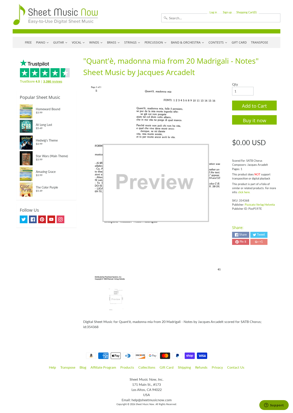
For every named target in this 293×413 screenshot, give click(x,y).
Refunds (201, 367)
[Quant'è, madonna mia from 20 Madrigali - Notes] (115, 299)
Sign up (227, 12)
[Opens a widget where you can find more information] (274, 405)
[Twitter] (23, 219)
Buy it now (254, 120)
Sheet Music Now (145, 404)
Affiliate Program (103, 367)
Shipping (184, 367)
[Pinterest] (42, 219)
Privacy (217, 367)
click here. (244, 192)
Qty (235, 84)
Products (127, 367)
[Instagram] (60, 219)
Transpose (67, 367)
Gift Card (167, 367)
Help (52, 367)
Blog (83, 367)
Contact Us (235, 367)
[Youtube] (51, 219)
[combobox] (220, 18)
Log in (213, 12)
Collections (146, 367)
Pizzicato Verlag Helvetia (260, 204)
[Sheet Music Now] (55, 14)
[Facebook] (33, 219)
